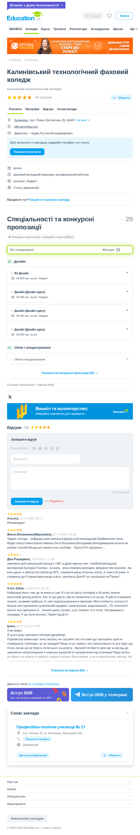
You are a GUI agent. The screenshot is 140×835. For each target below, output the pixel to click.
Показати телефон (37, 739)
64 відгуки (43, 97)
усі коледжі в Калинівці (43, 684)
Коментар (20, 472)
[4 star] (52, 448)
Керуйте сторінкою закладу (50, 199)
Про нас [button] (12, 782)
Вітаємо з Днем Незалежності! (34, 5)
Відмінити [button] (56, 501)
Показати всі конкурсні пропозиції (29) (68, 373)
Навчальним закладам (27, 818)
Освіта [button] (11, 789)
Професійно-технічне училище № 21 (50, 727)
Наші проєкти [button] (16, 804)
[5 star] (57, 448)
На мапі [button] (81, 120)
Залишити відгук (27, 501)
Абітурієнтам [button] (16, 796)
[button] (70, 275)
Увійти (124, 16)
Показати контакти (27, 152)
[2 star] (40, 448)
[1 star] (34, 448)
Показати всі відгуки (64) (68, 670)
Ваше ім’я (20, 459)
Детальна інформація (33, 755)
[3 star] (46, 448)
